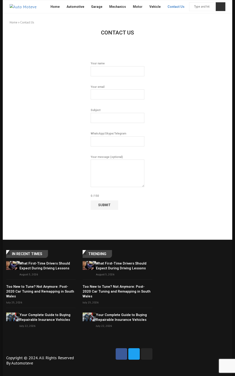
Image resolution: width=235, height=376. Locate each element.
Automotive (75, 7)
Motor (138, 7)
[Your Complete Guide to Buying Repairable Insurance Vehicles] (13, 317)
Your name (98, 63)
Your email (97, 86)
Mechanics (117, 7)
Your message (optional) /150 (107, 176)
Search (220, 6)
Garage (96, 7)
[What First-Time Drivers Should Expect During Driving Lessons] (13, 265)
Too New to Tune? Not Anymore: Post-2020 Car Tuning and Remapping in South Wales (40, 291)
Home (55, 7)
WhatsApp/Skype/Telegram (108, 133)
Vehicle (155, 7)
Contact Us (176, 7)
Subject (96, 110)
